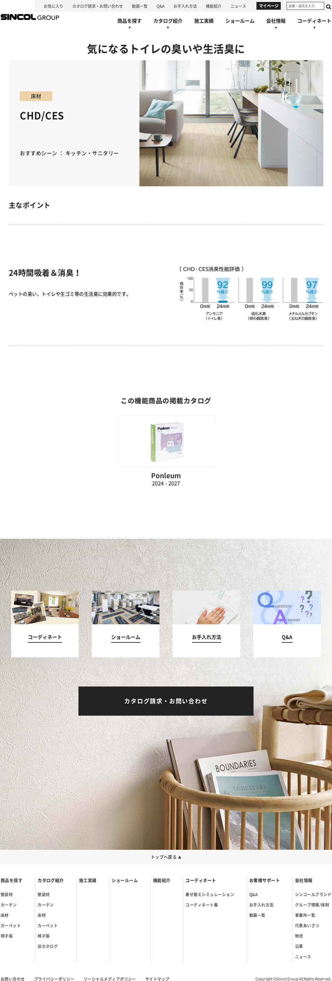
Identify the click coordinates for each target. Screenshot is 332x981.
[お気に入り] (53, 5)
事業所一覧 (305, 915)
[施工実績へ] (204, 20)
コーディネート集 (201, 905)
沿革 (299, 946)
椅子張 (7, 936)
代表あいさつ (307, 926)
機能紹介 (162, 880)
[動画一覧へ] (140, 5)
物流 (299, 936)
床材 (5, 915)
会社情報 (304, 880)
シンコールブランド (313, 894)
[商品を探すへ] (129, 25)
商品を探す (11, 880)
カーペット (11, 926)
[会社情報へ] (276, 25)
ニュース (303, 957)
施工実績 (88, 880)
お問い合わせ (13, 979)
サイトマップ (157, 979)
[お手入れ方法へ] (185, 5)
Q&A (253, 894)
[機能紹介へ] (213, 5)
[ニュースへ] (238, 5)
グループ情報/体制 (312, 905)
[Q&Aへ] (160, 5)
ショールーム (125, 880)
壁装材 (7, 894)
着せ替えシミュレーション (209, 894)
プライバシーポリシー (54, 979)
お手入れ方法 (261, 905)
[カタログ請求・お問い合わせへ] (97, 5)
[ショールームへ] (240, 20)
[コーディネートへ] (45, 624)
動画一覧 (257, 915)
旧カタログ (48, 946)
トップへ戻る (166, 857)
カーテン (9, 905)
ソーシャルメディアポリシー (110, 979)
